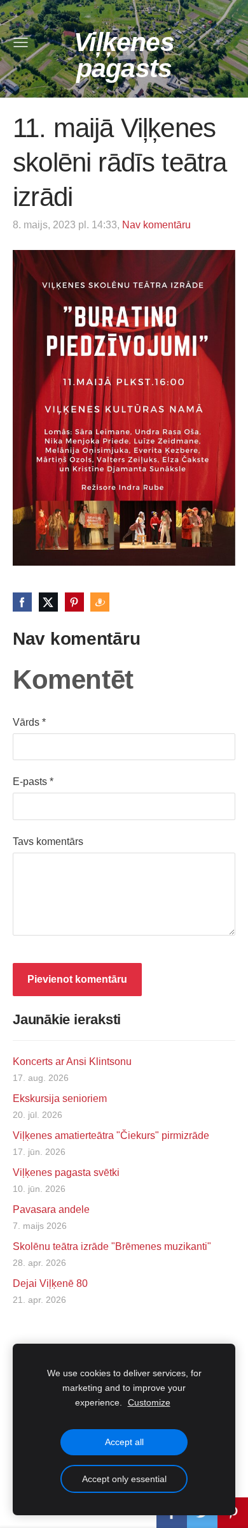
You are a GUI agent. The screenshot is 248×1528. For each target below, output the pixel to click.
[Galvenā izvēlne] (20, 42)
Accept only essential (124, 1479)
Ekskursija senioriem (60, 1098)
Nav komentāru (156, 224)
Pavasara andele (51, 1209)
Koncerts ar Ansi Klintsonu (72, 1061)
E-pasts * (33, 781)
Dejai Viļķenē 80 (50, 1283)
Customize (149, 1402)
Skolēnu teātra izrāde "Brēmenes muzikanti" (112, 1246)
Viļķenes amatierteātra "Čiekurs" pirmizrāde (111, 1135)
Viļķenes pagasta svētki (66, 1172)
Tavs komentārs (48, 841)
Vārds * (29, 722)
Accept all (124, 1442)
